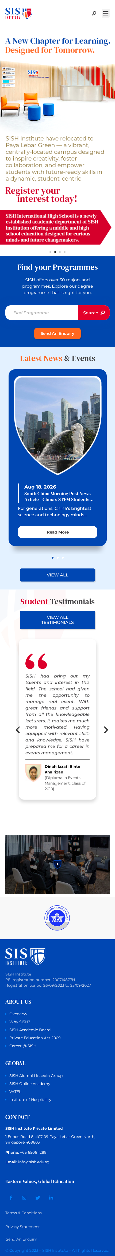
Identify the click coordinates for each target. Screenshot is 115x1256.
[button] (106, 13)
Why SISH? (19, 1021)
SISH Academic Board (30, 1029)
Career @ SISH (22, 1045)
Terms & (23, 1213)
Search (91, 312)
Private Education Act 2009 (35, 1037)
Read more (57, 532)
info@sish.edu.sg (33, 1162)
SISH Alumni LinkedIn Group (36, 1075)
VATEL (15, 1091)
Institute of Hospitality (30, 1099)
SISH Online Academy (29, 1083)
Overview (18, 1013)
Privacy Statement (22, 1227)
